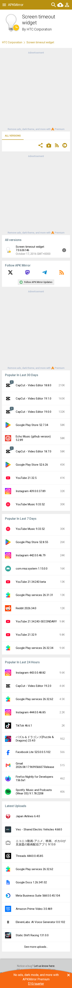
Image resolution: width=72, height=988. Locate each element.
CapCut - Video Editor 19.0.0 (33, 411)
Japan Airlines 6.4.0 (28, 816)
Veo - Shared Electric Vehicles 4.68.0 (39, 829)
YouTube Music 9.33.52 (30, 504)
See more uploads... (36, 946)
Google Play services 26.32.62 (34, 699)
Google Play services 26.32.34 (34, 648)
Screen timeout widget (40, 42)
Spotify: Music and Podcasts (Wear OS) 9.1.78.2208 (34, 791)
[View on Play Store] (48, 146)
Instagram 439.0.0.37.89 (31, 491)
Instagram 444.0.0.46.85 (31, 712)
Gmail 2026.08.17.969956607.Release (35, 765)
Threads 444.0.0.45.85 (29, 856)
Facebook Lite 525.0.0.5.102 (33, 752)
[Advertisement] (36, 91)
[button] (40, 146)
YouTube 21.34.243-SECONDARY (36, 621)
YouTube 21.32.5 (26, 478)
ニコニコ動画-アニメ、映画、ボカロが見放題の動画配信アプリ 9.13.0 (41, 842)
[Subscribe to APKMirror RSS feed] (61, 273)
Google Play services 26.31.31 (34, 595)
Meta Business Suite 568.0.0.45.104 (38, 895)
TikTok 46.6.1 (24, 725)
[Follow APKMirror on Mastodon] (27, 273)
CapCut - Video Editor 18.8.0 (33, 385)
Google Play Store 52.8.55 (32, 542)
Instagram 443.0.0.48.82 (31, 672)
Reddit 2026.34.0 (26, 608)
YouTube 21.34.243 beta (31, 582)
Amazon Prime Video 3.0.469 (34, 909)
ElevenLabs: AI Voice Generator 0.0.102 (40, 922)
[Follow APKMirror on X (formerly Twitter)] (10, 273)
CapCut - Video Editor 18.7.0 (33, 451)
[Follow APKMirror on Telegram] (44, 273)
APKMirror (15, 5)
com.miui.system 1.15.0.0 (31, 568)
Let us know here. (44, 965)
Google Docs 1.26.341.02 (31, 882)
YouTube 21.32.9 (26, 634)
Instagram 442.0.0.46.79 (31, 555)
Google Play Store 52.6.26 (32, 464)
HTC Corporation (39, 29)
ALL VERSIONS (13, 135)
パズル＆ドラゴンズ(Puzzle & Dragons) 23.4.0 (35, 738)
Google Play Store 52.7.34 (32, 425)
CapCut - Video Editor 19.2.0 (33, 686)
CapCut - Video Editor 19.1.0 (33, 398)
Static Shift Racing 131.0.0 (32, 935)
